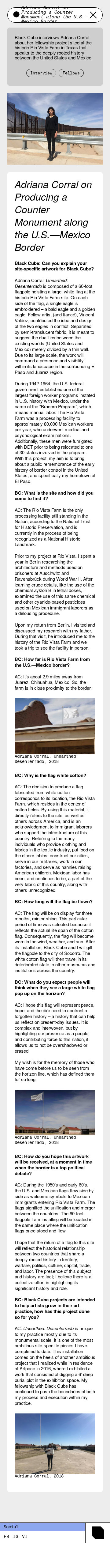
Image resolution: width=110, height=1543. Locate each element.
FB (6, 1537)
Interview (41, 73)
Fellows (71, 73)
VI (25, 1537)
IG (15, 1537)
